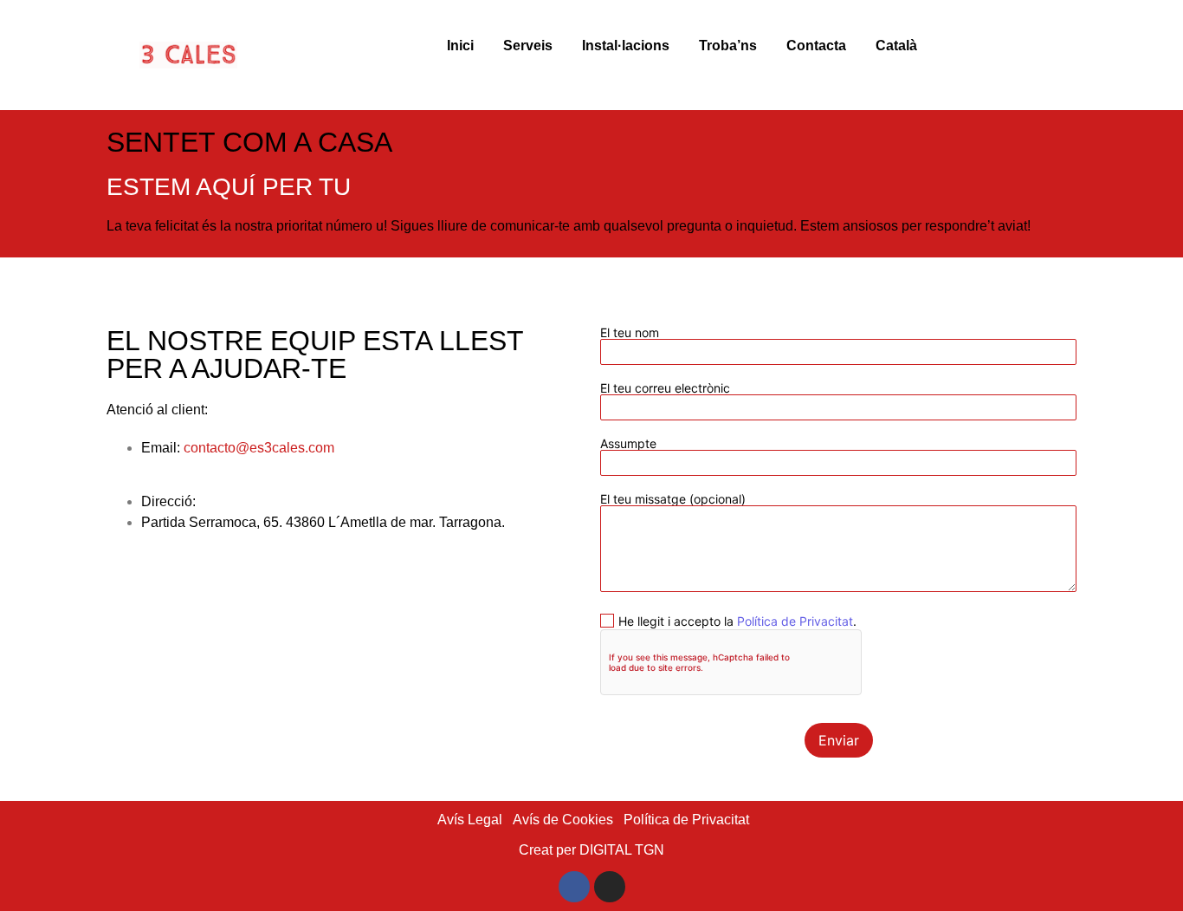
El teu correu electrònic (665, 388)
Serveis (528, 45)
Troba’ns (728, 45)
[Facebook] (574, 886)
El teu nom (629, 333)
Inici (460, 45)
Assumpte (628, 444)
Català (896, 45)
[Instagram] (609, 886)
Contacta (816, 45)
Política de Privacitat (795, 621)
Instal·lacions (625, 45)
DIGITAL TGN (621, 850)
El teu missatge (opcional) (673, 499)
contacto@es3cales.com (259, 447)
